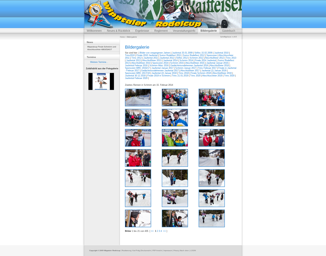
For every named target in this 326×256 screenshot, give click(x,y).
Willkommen (94, 30)
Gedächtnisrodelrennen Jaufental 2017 (160, 70)
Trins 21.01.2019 (180, 75)
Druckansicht (146, 250)
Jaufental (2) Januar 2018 (164, 73)
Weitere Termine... (99, 62)
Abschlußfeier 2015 (194, 63)
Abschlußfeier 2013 (151, 60)
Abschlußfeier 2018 (222, 73)
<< (152, 231)
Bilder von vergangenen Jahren (155, 52)
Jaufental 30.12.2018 (135, 75)
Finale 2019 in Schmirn (158, 75)
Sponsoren (211, 55)
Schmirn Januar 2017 (185, 68)
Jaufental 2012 (167, 58)
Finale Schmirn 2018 (201, 73)
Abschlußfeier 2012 (214, 58)
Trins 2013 (231, 58)
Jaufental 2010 (221, 52)
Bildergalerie (209, 30)
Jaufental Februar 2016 (136, 65)
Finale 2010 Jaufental (147, 55)
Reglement (161, 30)
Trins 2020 (195, 75)
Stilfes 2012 (182, 58)
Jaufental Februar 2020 (136, 78)
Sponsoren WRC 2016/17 (137, 68)
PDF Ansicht (157, 250)
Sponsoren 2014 (160, 63)
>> (164, 231)
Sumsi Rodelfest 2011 (170, 55)
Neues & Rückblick (118, 30)
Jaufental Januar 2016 (217, 63)
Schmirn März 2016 (159, 65)
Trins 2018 (183, 73)
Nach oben (184, 250)
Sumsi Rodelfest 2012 (194, 55)
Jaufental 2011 (151, 58)
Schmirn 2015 (177, 63)
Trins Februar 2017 (207, 68)
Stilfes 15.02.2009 (203, 52)
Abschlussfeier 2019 (212, 75)
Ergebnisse (142, 30)
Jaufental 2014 (170, 60)
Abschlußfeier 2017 (190, 70)
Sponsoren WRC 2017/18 (137, 73)
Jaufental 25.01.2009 (182, 52)
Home (122, 37)
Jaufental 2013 (133, 60)
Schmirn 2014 (186, 60)
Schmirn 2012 (196, 58)
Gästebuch (228, 30)
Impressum (168, 250)
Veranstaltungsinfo (184, 30)
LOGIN (193, 250)
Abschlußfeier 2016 (219, 65)
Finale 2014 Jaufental (205, 60)
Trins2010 (130, 55)
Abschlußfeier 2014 (140, 63)
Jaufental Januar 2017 (162, 68)
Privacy (176, 250)
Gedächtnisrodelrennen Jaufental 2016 (189, 65)
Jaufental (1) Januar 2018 (213, 70)
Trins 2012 (136, 58)
